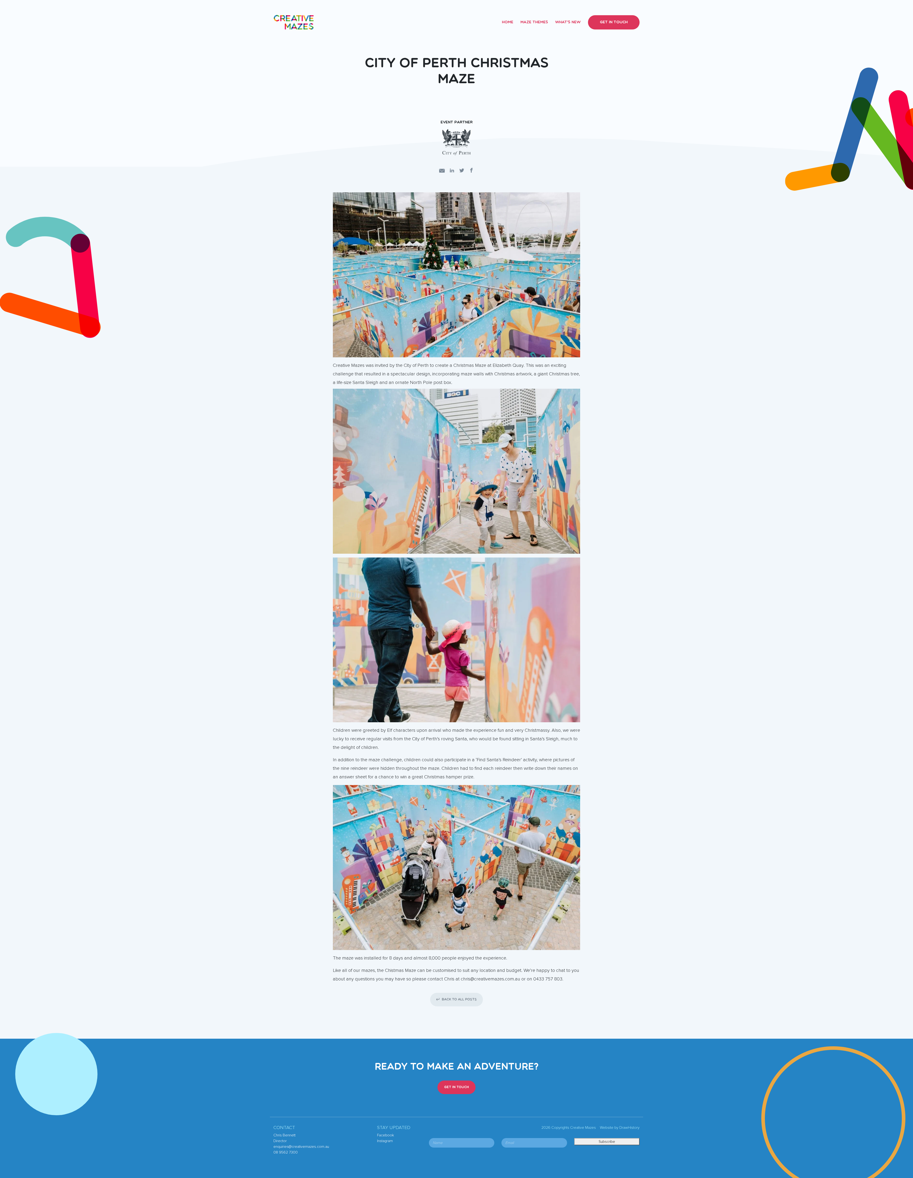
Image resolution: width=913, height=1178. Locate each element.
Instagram (385, 1141)
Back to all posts (459, 999)
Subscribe (607, 1141)
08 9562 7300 (285, 1152)
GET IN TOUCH (456, 1087)
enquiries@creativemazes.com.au (301, 1146)
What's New (568, 22)
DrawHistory (629, 1127)
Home (507, 22)
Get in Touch (614, 22)
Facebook (385, 1135)
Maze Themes (534, 22)
